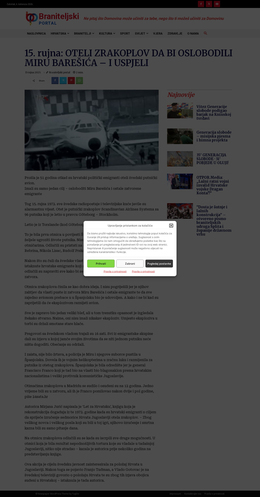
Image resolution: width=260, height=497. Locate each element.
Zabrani (130, 263)
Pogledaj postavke (159, 263)
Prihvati (101, 263)
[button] (171, 225)
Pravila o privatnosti (115, 271)
